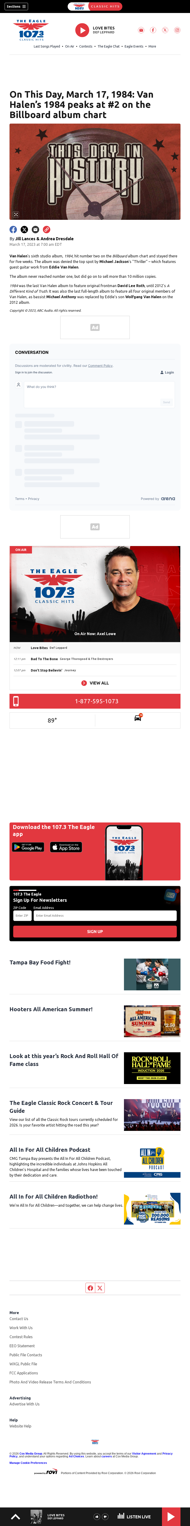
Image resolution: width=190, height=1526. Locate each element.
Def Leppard (103, 32)
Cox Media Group (30, 1453)
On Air (69, 46)
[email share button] (35, 229)
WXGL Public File (23, 1364)
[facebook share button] (13, 229)
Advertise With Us (25, 1404)
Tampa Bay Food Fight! (40, 962)
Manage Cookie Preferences (28, 1463)
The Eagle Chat (109, 46)
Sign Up (95, 931)
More (152, 46)
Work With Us (21, 1328)
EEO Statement (22, 1346)
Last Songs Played (47, 46)
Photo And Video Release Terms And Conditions (50, 1382)
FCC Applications (24, 1373)
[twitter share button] (24, 229)
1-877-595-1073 (97, 701)
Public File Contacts (26, 1355)
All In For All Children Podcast (50, 1150)
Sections (13, 6)
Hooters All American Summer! (51, 1009)
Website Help (20, 1426)
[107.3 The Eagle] (95, 6)
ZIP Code (19, 908)
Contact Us (19, 1319)
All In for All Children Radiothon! (54, 1196)
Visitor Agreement (144, 1453)
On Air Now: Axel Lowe (95, 634)
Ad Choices (76, 1456)
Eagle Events (134, 46)
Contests (85, 46)
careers (106, 1456)
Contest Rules (21, 1337)
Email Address (44, 908)
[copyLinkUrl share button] (46, 229)
